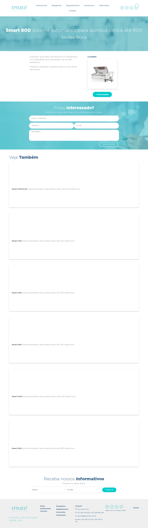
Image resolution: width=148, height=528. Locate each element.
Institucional (41, 5)
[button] (102, 94)
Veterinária (104, 5)
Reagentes (57, 5)
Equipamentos (73, 5)
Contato (72, 11)
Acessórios (89, 5)
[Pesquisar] (136, 5)
